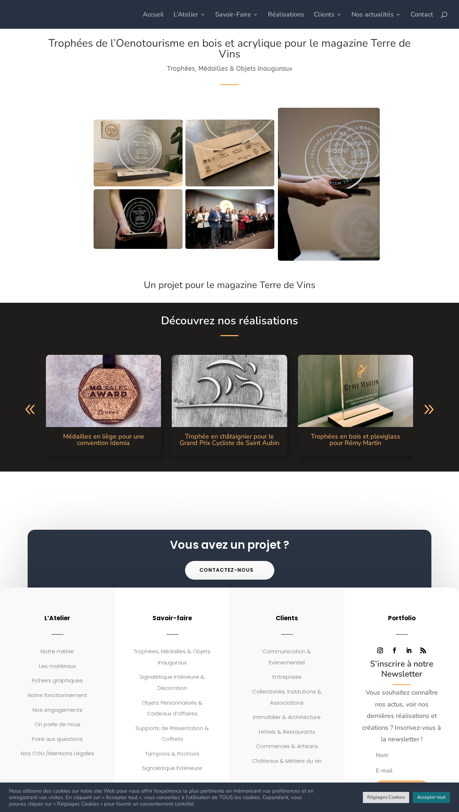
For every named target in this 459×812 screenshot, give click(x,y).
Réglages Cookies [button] (386, 797)
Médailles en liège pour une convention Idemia (103, 439)
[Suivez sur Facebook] (394, 650)
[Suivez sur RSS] (423, 650)
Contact (422, 15)
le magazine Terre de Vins (261, 285)
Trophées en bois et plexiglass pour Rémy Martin (355, 439)
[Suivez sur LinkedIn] (409, 650)
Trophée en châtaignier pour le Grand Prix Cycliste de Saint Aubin (229, 439)
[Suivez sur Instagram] (380, 650)
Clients (324, 15)
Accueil (153, 15)
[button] (30, 409)
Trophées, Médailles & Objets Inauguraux (229, 69)
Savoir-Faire (233, 15)
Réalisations (286, 15)
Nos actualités (372, 15)
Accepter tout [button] (431, 797)
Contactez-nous (226, 570)
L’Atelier (186, 15)
